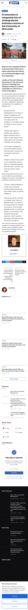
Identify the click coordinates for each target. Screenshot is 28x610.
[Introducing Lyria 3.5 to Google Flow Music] (5, 533)
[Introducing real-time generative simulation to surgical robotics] (5, 551)
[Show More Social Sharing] (18, 39)
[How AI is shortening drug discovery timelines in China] (5, 541)
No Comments (6, 36)
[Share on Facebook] (8, 39)
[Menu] (2, 2)
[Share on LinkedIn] (15, 39)
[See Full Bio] (17, 253)
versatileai (8, 33)
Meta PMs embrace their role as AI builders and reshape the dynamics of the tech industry (13, 318)
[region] (14, 595)
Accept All (14, 596)
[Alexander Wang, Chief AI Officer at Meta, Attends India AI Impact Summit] (14, 358)
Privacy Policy (14, 478)
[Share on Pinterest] (13, 39)
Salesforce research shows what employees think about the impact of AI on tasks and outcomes (13, 344)
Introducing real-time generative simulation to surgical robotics (17, 550)
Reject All (14, 606)
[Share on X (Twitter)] (10, 39)
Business (5, 10)
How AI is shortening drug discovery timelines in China (17, 541)
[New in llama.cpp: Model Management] (5, 393)
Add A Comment (14, 379)
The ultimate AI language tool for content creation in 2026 (17, 414)
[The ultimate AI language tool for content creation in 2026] (5, 414)
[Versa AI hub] (14, 2)
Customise (15, 601)
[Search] (26, 2)
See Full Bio (13, 253)
